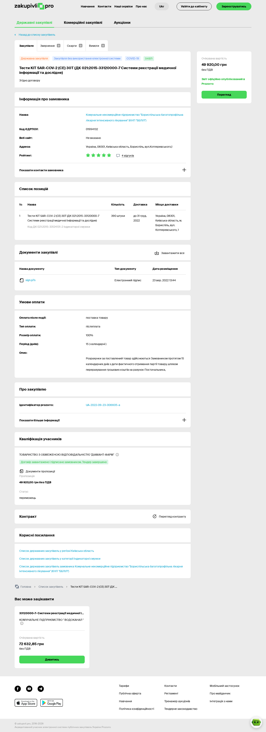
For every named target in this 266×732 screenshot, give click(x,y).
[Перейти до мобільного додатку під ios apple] (26, 703)
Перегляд (224, 94)
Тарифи (124, 686)
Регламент (171, 693)
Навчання (88, 6)
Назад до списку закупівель (37, 34)
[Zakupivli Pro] (34, 6)
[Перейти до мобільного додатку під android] (51, 703)
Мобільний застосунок (225, 686)
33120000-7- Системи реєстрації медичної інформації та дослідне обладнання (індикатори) (52, 613)
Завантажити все (172, 253)
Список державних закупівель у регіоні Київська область (56, 551)
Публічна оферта (130, 693)
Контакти (104, 6)
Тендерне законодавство (180, 709)
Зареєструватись (234, 6)
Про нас (141, 6)
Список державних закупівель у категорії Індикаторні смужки (59, 558)
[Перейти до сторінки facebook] (18, 688)
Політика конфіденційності (136, 709)
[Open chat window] (256, 722)
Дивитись (52, 659)
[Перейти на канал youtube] (29, 688)
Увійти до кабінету (194, 6)
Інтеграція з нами (221, 701)
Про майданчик (220, 693)
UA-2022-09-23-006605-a (103, 405)
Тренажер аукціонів (177, 701)
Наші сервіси (123, 6)
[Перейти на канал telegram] (41, 688)
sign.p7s (30, 280)
